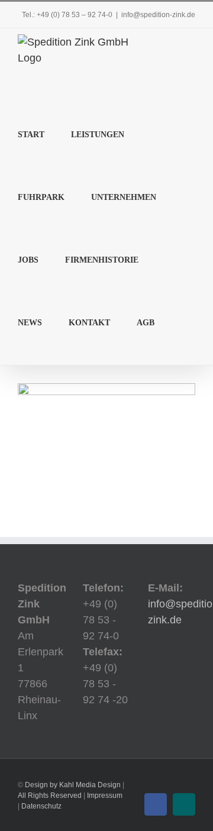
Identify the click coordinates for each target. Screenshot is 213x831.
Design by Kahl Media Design (73, 785)
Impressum (104, 795)
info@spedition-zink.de (158, 15)
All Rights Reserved (50, 795)
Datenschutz (41, 806)
